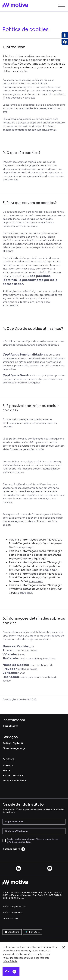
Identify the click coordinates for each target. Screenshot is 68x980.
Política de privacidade (19, 842)
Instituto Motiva (12, 775)
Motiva (6, 765)
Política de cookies (12, 912)
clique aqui (26, 547)
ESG (5, 770)
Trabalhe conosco (13, 780)
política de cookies (21, 957)
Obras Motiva (10, 726)
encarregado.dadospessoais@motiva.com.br (29, 129)
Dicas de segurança (14, 748)
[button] (61, 6)
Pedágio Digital (11, 743)
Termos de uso (10, 918)
